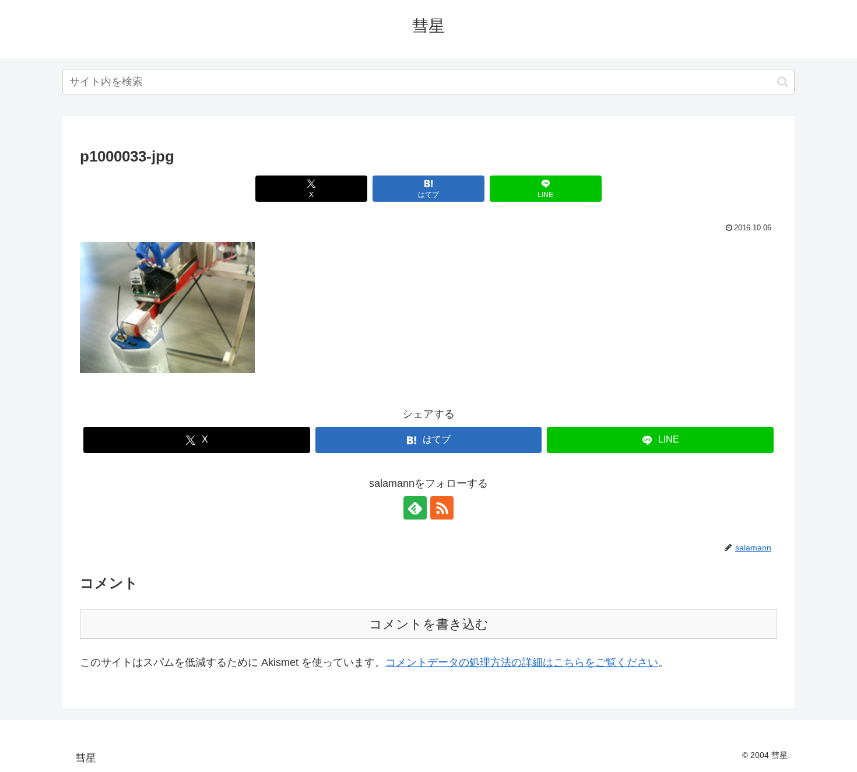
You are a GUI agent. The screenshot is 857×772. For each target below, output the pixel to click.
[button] (782, 82)
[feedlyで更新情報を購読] (415, 508)
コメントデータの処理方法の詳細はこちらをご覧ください (521, 662)
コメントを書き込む (429, 624)
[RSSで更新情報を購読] (442, 508)
